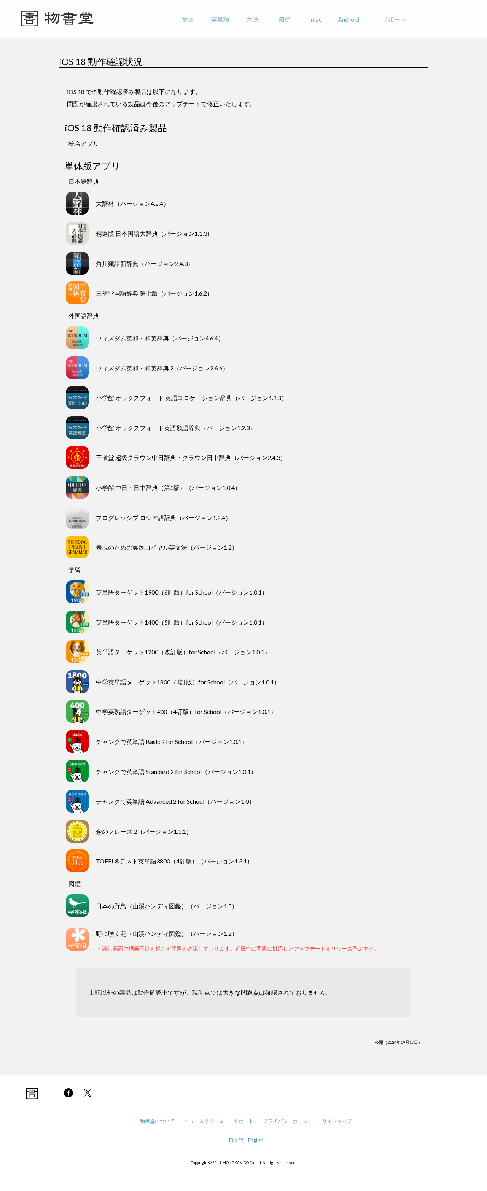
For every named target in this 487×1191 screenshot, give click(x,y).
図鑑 (285, 19)
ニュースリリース (204, 1121)
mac (316, 19)
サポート (394, 19)
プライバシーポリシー (287, 1121)
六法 (252, 19)
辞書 (188, 19)
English (255, 1140)
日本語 (236, 1140)
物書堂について (157, 1121)
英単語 (220, 19)
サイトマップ (337, 1121)
